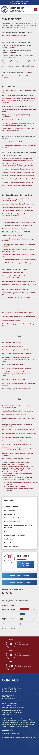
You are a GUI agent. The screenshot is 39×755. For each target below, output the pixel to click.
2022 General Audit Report (11, 342)
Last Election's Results (19, 576)
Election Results (10, 543)
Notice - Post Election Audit (12, 236)
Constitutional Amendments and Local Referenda (18, 526)
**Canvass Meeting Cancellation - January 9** (18, 182)
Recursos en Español (11, 518)
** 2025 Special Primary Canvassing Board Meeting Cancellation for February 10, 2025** (18, 159)
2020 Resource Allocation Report (13, 441)
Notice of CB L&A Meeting (11, 320)
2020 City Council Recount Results (14, 415)
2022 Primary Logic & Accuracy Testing (16, 389)
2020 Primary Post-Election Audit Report (16, 444)
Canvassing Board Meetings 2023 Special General (19, 316)
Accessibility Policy (7, 730)
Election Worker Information (14, 535)
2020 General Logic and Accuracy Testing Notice (19, 433)
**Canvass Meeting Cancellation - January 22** (18, 175)
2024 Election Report (11, 506)
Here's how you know (18, 3)
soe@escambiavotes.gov (13, 710)
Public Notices (9, 539)
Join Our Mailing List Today (20, 582)
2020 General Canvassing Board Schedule (16, 437)
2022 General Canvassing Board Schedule (16, 354)
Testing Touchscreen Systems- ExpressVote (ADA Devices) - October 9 (17, 215)
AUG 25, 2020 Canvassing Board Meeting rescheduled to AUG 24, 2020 (16, 449)
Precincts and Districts (12, 522)
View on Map (18, 688)
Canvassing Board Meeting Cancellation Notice (18, 281)
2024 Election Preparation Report (14, 229)
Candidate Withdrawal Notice (12, 120)
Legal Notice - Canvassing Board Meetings (17, 225)
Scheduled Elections (11, 547)
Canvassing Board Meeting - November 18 (17, 207)
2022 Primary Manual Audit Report (14, 364)
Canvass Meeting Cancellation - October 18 (17, 210)
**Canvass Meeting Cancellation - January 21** (18, 179)
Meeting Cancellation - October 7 (14, 219)
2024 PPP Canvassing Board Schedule (15, 289)
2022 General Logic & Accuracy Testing (16, 350)
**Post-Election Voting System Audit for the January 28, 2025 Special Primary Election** (18, 165)
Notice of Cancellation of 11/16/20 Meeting (17, 411)
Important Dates (10, 510)
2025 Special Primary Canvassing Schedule (17, 185)
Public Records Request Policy (11, 733)
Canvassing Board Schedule (15, 359)
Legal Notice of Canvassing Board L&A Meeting (19, 222)
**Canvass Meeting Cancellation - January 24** (18, 172)
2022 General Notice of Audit (12, 346)
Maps (6, 531)
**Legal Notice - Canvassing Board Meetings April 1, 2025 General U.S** (18, 129)
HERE (14, 47)
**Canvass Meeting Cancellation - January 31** (18, 169)
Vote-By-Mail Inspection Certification (15, 357)
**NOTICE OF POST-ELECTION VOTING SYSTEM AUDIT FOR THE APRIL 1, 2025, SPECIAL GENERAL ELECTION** (18, 100)
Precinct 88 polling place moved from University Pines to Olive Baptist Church (18, 467)
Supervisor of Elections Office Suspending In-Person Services (15, 463)
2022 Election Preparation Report (14, 379)
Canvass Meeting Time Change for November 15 (19, 204)
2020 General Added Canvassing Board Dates (18, 430)
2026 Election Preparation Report (14, 35)
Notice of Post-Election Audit (12, 273)
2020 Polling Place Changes (15, 486)
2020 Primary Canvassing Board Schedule (16, 459)
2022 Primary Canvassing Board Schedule (16, 368)
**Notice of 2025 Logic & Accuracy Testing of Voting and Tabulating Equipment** (18, 124)
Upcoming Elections (25, 564)
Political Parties (9, 514)
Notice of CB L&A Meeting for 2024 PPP (16, 298)
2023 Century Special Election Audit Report (17, 313)
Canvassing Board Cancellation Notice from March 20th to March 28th (17, 277)
